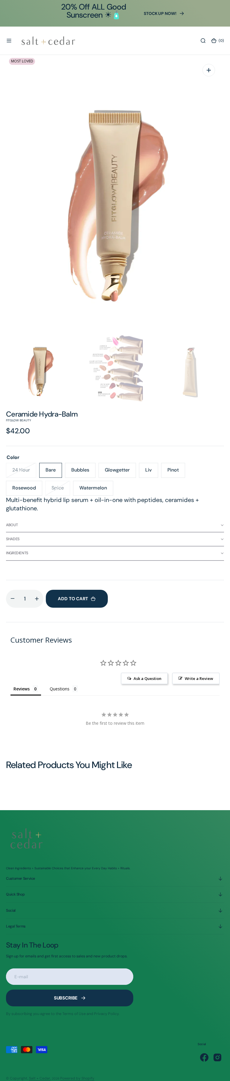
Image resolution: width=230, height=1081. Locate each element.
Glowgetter (120, 472)
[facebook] (204, 1057)
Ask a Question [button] (147, 678)
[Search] (203, 41)
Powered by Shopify (77, 1078)
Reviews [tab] (21, 689)
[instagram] (217, 1057)
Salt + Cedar (39, 1078)
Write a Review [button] (199, 678)
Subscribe (66, 998)
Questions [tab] (59, 689)
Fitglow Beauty (18, 420)
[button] (9, 41)
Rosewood (27, 490)
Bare (54, 472)
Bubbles (83, 472)
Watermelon (96, 490)
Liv (151, 472)
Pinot (176, 472)
